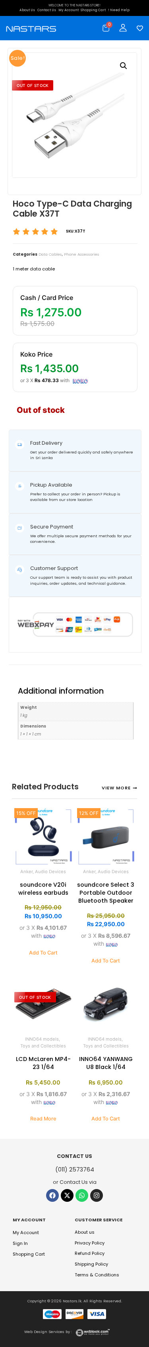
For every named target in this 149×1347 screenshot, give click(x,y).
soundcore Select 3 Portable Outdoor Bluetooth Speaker (105, 893)
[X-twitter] (67, 1195)
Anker (26, 871)
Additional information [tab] (27, 672)
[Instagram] (96, 1195)
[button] (123, 66)
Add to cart (43, 953)
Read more (43, 1119)
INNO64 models (42, 1039)
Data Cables (50, 254)
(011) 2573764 (74, 1169)
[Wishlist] (138, 28)
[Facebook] (52, 1195)
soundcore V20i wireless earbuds (43, 889)
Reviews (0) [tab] (46, 672)
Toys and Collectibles (43, 1046)
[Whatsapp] (81, 1195)
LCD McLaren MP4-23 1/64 (43, 1063)
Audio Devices (50, 871)
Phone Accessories (81, 254)
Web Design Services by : (48, 1331)
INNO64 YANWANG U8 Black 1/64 (106, 1063)
